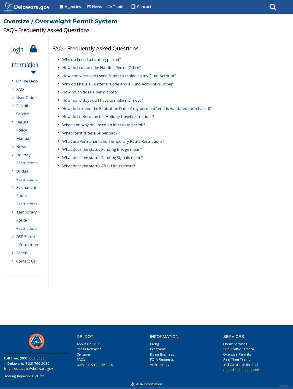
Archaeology (159, 364)
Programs (158, 349)
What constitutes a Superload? (89, 133)
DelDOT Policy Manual (23, 130)
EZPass (107, 364)
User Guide (26, 97)
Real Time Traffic (236, 359)
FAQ (20, 89)
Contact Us (26, 261)
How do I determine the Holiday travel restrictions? (108, 116)
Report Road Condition (241, 369)
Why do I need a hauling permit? (91, 59)
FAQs (81, 359)
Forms (22, 252)
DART (92, 364)
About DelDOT (88, 344)
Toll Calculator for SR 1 (241, 364)
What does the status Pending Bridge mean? (102, 149)
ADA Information (148, 384)
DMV (80, 364)
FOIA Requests (162, 359)
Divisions (84, 354)
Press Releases (89, 349)
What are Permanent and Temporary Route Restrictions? (113, 141)
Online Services (235, 344)
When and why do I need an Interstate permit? (103, 124)
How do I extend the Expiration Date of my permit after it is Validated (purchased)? (137, 108)
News (96, 6)
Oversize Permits (237, 354)
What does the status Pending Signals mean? (102, 157)
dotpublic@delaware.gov (33, 368)
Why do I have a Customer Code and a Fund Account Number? (118, 84)
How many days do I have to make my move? (102, 100)
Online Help (27, 81)
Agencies (72, 6)
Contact (144, 6)
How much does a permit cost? (90, 92)
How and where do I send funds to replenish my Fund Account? (119, 75)
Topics (118, 6)
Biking (154, 344)
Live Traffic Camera (238, 349)
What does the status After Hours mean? (98, 165)
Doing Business (162, 354)
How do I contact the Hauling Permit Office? (101, 67)
